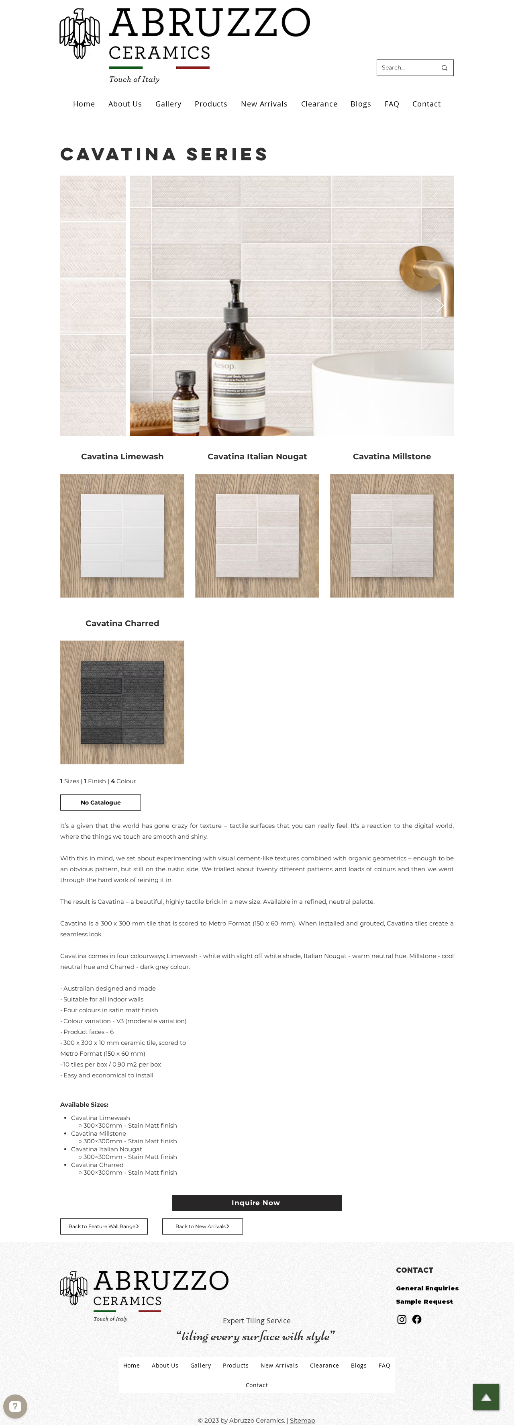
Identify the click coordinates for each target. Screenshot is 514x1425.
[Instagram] (402, 1319)
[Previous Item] (74, 306)
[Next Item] (440, 306)
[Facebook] (417, 1319)
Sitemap (302, 1420)
